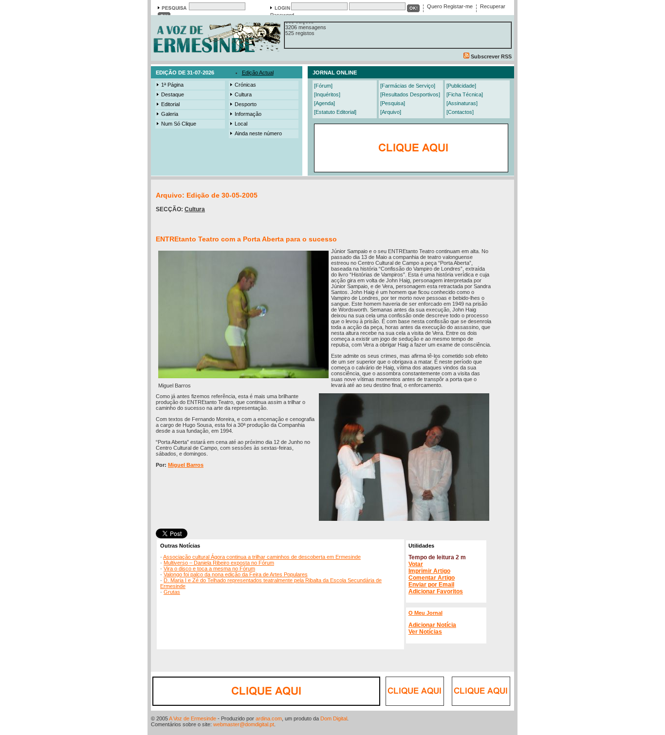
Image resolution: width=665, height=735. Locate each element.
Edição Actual (258, 72)
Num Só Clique (178, 124)
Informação (248, 114)
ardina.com (269, 718)
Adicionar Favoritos (435, 591)
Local (241, 124)
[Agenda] (324, 103)
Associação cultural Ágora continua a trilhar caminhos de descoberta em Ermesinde (262, 557)
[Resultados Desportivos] (410, 94)
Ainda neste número (258, 133)
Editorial (170, 104)
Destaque (172, 94)
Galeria (169, 114)
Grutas (172, 592)
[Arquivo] (390, 112)
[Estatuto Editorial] (335, 112)
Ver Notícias (425, 631)
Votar (415, 564)
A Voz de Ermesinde (192, 718)
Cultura (243, 94)
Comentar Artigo (431, 577)
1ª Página (172, 85)
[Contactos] (460, 112)
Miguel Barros (185, 465)
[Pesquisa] (392, 103)
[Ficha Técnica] (464, 94)
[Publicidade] (461, 86)
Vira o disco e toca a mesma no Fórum (209, 568)
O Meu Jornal (425, 613)
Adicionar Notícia (432, 625)
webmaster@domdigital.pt (243, 724)
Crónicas (245, 85)
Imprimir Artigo (429, 571)
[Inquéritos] (327, 94)
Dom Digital (333, 718)
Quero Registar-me (450, 6)
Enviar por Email (431, 584)
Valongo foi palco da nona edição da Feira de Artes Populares (236, 574)
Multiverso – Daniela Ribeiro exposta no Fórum (219, 563)
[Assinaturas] (462, 103)
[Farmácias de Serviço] (407, 86)
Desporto (246, 104)
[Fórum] (323, 86)
